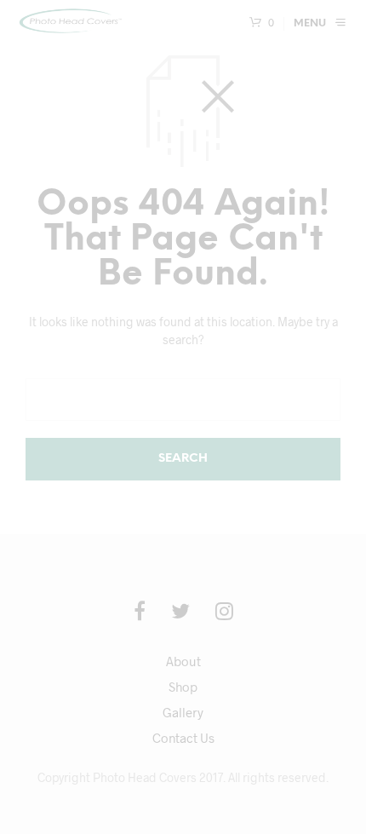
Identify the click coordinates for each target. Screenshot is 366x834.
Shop (183, 686)
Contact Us (183, 737)
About (183, 661)
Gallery (183, 712)
